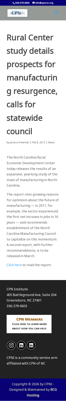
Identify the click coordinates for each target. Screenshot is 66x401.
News (51, 142)
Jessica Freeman (19, 142)
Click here (14, 265)
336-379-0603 (17, 306)
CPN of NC (37, 363)
